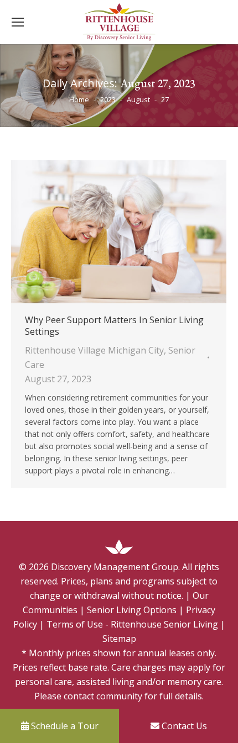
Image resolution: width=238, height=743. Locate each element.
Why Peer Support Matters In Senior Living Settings (114, 326)
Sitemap (119, 639)
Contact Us (183, 726)
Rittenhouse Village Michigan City (94, 350)
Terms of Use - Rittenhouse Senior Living (132, 624)
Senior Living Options (132, 610)
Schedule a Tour (64, 726)
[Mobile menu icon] (17, 22)
